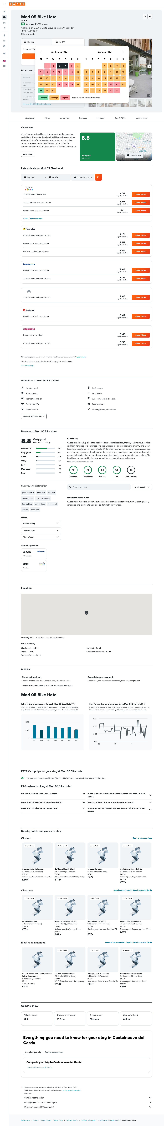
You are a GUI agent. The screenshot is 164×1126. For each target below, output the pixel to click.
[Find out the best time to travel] (4, 46)
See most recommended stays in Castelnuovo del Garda (128, 942)
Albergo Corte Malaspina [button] (32, 869)
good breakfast (28, 493)
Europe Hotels (45, 1120)
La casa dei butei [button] (95, 869)
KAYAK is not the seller (34, 1097)
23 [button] (53, 84)
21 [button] (41, 84)
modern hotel (27, 498)
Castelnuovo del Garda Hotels (108, 1120)
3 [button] (59, 66)
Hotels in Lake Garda (88, 1120)
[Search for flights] (4, 11)
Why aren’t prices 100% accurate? (39, 1107)
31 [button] (117, 90)
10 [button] (59, 72)
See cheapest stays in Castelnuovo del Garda (133, 890)
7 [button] (40, 72)
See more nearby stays (142, 838)
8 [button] (47, 72)
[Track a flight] (4, 40)
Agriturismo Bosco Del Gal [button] (131, 869)
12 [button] (72, 72)
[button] (4, 4)
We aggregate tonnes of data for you (40, 1102)
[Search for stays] (4, 17)
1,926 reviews (42, 24)
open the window (43, 498)
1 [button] (104, 66)
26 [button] (71, 84)
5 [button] (71, 66)
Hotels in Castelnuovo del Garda (39, 1068)
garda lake (41, 493)
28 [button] (41, 90)
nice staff (51, 493)
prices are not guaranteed (72, 1090)
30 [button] (53, 90)
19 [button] (72, 78)
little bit (25, 509)
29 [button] (47, 90)
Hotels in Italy (58, 1120)
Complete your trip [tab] (33, 1052)
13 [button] (78, 72)
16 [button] (53, 78)
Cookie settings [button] (27, 365)
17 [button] (59, 78)
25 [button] (65, 84)
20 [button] (77, 78)
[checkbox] (34, 553)
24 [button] (59, 84)
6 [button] (77, 66)
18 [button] (65, 78)
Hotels (35, 1120)
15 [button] (47, 78)
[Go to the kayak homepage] (17, 4)
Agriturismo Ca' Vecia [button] (97, 921)
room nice (35, 509)
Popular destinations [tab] (54, 1052)
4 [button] (65, 66)
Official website (28, 34)
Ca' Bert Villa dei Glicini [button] (65, 869)
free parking (27, 504)
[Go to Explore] (4, 35)
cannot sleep (40, 504)
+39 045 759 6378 (29, 31)
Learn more (81, 357)
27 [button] (78, 84)
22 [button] (47, 84)
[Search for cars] (4, 22)
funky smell (52, 504)
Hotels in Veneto (72, 1120)
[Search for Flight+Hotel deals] (4, 28)
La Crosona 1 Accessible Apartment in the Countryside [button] (37, 974)
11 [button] (65, 72)
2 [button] (53, 66)
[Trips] (4, 53)
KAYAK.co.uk (25, 1120)
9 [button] (53, 72)
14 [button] (41, 78)
